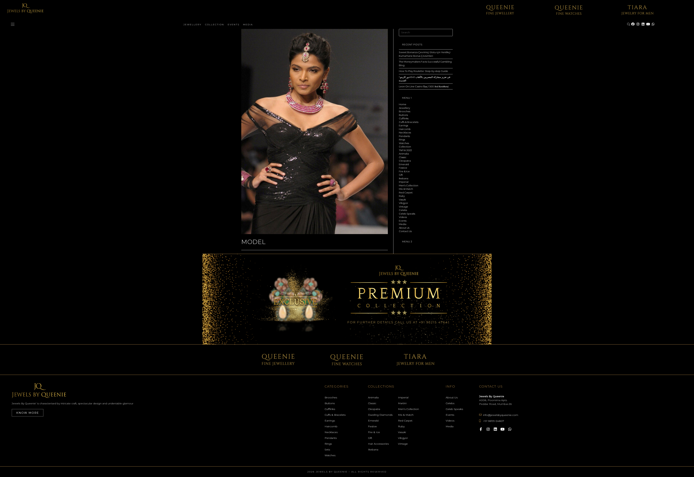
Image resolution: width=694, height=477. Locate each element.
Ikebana (403, 178)
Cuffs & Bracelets (408, 122)
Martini (402, 403)
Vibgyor (403, 203)
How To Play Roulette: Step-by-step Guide (423, 71)
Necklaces (405, 132)
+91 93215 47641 (434, 322)
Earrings (403, 125)
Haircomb (405, 129)
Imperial (403, 181)
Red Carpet (406, 192)
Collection (214, 24)
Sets (327, 449)
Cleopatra (405, 160)
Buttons (403, 115)
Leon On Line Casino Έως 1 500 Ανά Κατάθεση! (424, 86)
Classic (402, 157)
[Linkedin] (643, 24)
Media (248, 24)
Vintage (403, 206)
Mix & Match (406, 188)
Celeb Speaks (407, 213)
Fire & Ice (404, 171)
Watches (404, 143)
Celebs (403, 210)
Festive (403, 167)
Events (233, 24)
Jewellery (192, 24)
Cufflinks (403, 118)
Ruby (402, 195)
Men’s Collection (408, 185)
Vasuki (402, 199)
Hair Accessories (378, 443)
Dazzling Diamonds (380, 414)
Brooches (404, 111)
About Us (404, 227)
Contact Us (405, 231)
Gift (401, 174)
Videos (403, 217)
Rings (402, 139)
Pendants (404, 136)
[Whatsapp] (653, 24)
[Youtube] (648, 24)
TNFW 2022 (405, 150)
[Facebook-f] (481, 429)
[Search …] (628, 24)
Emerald (404, 164)
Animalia (404, 153)
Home (402, 104)
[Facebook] (633, 24)
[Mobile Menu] (12, 24)
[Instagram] (638, 24)
